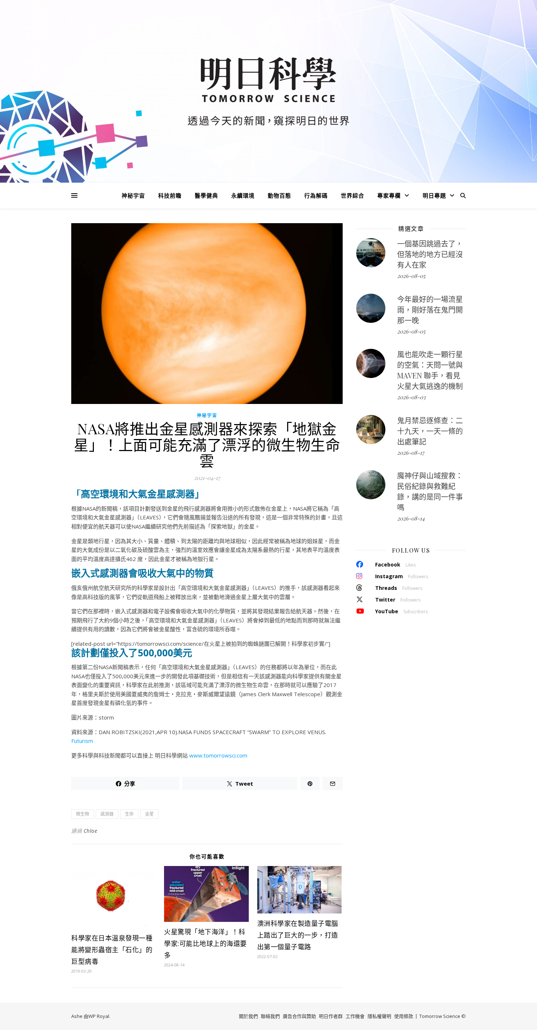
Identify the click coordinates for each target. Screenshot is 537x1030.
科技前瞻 (170, 195)
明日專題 (434, 195)
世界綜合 (352, 195)
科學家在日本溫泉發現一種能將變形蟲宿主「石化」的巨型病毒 (111, 950)
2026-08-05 (411, 275)
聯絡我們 (270, 1016)
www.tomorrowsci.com (218, 755)
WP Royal (98, 1016)
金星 (149, 814)
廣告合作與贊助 (299, 1016)
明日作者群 (331, 1016)
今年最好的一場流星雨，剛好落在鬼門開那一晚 (430, 309)
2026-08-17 (410, 452)
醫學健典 (206, 195)
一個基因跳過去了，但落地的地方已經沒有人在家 (430, 254)
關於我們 (248, 1016)
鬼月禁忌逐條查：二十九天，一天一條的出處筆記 (430, 430)
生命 (129, 814)
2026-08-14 (410, 518)
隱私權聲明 (379, 1016)
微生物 (82, 814)
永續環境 (243, 195)
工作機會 (355, 1016)
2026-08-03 (411, 397)
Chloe (91, 830)
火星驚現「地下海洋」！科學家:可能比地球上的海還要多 (205, 943)
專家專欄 (389, 195)
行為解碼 (316, 195)
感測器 (107, 814)
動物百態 (279, 195)
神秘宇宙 (133, 195)
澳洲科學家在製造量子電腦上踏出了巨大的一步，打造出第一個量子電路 (297, 935)
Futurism (82, 740)
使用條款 (403, 1016)
